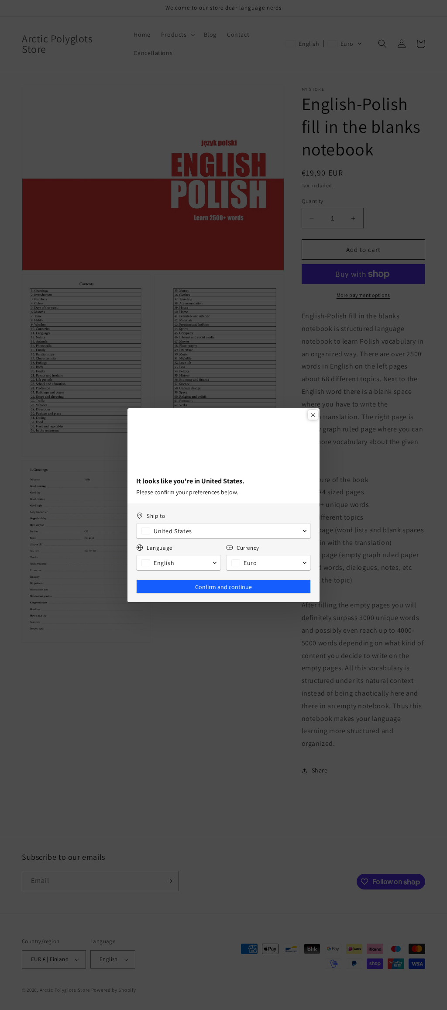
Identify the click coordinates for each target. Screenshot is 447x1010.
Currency (248, 553)
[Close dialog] (313, 409)
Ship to (156, 521)
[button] (223, 537)
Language (159, 553)
